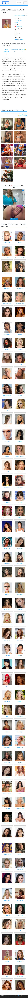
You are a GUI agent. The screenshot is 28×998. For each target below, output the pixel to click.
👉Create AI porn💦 (22, 115)
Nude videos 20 (14, 51)
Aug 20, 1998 (19, 20)
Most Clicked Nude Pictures (22, 113)
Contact (20, 995)
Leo (15, 30)
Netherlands (19, 26)
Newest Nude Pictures (12, 113)
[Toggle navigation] (25, 2)
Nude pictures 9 (6, 52)
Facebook (17, 39)
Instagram (21, 39)
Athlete (16, 35)
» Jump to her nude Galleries (20, 15)
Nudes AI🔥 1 (22, 51)
